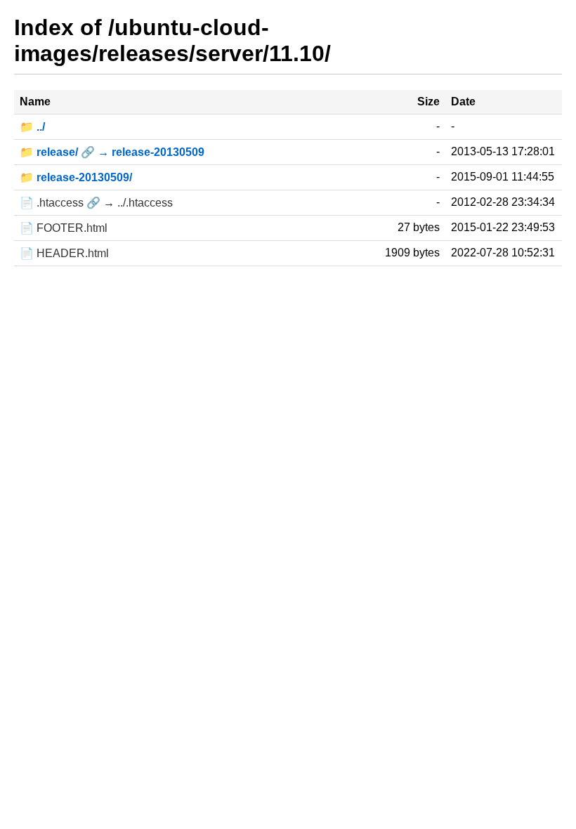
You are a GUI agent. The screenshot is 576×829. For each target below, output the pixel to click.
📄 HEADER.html (64, 253)
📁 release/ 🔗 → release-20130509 (112, 152)
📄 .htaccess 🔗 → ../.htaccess (96, 203)
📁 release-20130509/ (76, 177)
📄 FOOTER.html (63, 228)
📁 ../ (32, 127)
